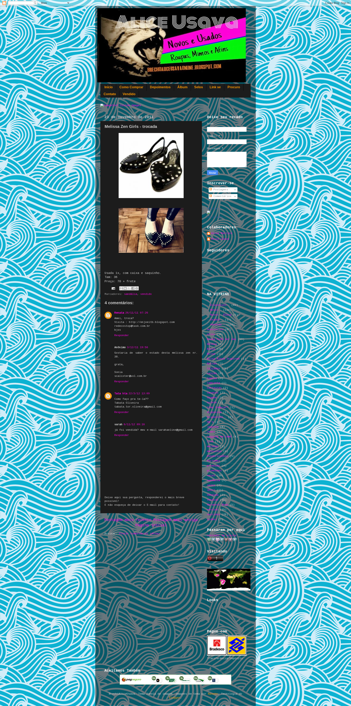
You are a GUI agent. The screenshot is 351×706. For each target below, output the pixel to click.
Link (210, 441)
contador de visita (221, 535)
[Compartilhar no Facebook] (133, 288)
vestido (212, 509)
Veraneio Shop (217, 504)
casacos (212, 392)
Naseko (213, 693)
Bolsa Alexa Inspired (223, 358)
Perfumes (213, 460)
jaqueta (212, 426)
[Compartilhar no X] (129, 288)
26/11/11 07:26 (136, 312)
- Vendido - (216, 324)
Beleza (212, 344)
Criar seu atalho (215, 217)
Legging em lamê (219, 436)
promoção (213, 465)
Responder (121, 335)
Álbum (182, 87)
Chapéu (212, 397)
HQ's (210, 422)
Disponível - (216, 417)
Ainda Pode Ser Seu (221, 339)
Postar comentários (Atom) (139, 533)
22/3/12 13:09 (139, 393)
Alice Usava (213, 208)
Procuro (234, 87)
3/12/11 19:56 (137, 347)
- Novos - (214, 310)
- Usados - (215, 319)
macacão (212, 446)
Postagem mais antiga (175, 520)
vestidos (213, 514)
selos (211, 485)
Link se (215, 87)
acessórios (215, 329)
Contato (110, 94)
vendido (146, 294)
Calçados (213, 368)
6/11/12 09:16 (134, 424)
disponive (214, 412)
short (211, 490)
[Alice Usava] (208, 213)
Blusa (211, 349)
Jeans (211, 431)
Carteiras (214, 387)
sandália (130, 294)
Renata (119, 312)
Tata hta (120, 393)
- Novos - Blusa (219, 314)
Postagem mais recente (127, 520)
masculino (214, 451)
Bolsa (211, 353)
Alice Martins (221, 233)
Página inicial (151, 525)
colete (212, 402)
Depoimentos (160, 87)
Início (108, 87)
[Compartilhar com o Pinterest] (137, 288)
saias (211, 475)
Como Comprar (131, 87)
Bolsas (212, 363)
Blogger (174, 697)
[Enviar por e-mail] (121, 288)
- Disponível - (218, 305)
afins (211, 334)
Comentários (221, 196)
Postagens (220, 189)
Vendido (129, 94)
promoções (214, 470)
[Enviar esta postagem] (113, 288)
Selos (198, 87)
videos (212, 519)
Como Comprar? (217, 407)
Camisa (212, 378)
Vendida (212, 495)
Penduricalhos (217, 456)
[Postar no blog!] (125, 288)
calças (212, 373)
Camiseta (213, 383)
